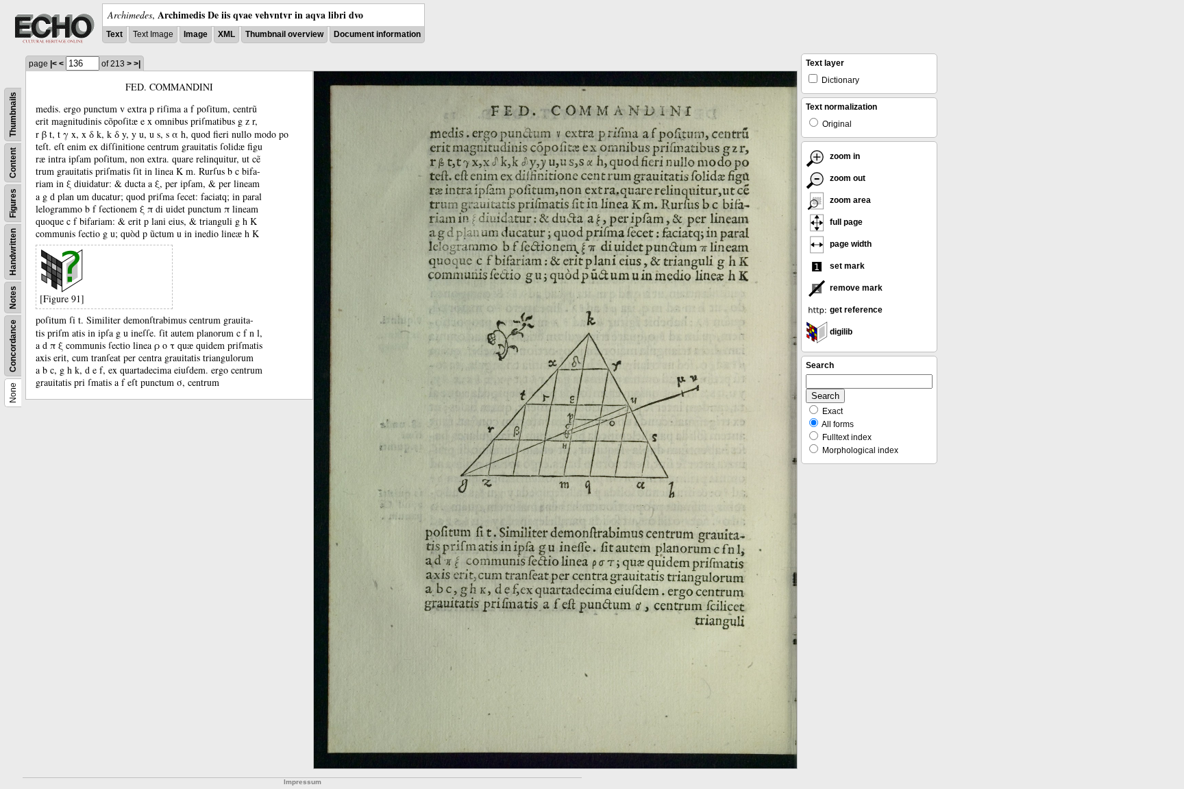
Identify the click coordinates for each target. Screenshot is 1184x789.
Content (13, 162)
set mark (846, 266)
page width (850, 244)
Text (114, 34)
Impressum (302, 782)
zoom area (849, 200)
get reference (855, 310)
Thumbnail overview (284, 34)
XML (226, 34)
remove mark (855, 288)
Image (196, 34)
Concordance (13, 345)
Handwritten (13, 252)
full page (845, 222)
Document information (377, 34)
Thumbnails (13, 114)
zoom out (846, 178)
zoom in (844, 156)
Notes (13, 297)
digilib (840, 332)
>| (137, 64)
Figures (13, 203)
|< (53, 64)
